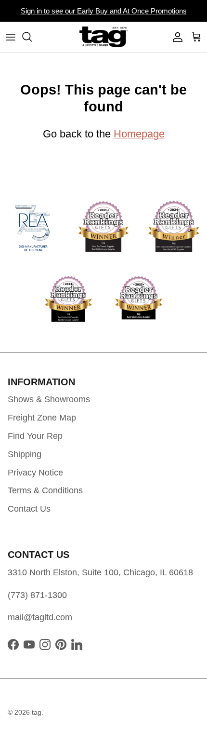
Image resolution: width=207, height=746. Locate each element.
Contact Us (29, 509)
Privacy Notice (35, 472)
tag (36, 712)
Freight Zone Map (42, 417)
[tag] (103, 37)
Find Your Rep (35, 436)
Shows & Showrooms (49, 399)
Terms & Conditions (45, 490)
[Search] (31, 36)
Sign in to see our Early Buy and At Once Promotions (104, 11)
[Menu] (10, 36)
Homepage (139, 134)
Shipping (24, 454)
